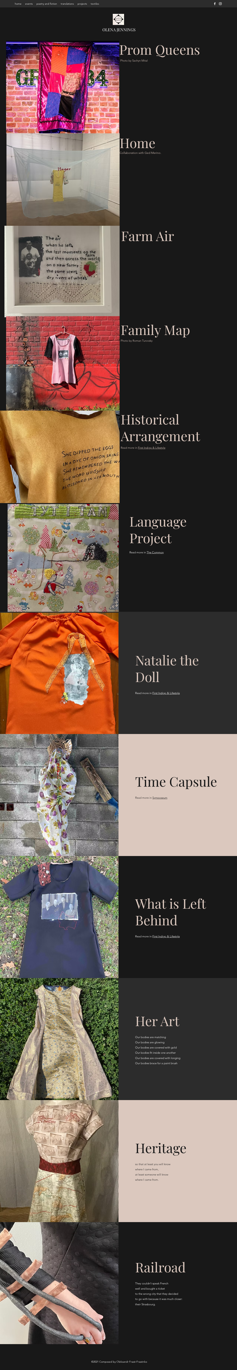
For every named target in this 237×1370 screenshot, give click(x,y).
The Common (155, 552)
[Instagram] (220, 4)
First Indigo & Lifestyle (151, 447)
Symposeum (159, 797)
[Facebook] (215, 4)
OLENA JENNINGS (119, 29)
